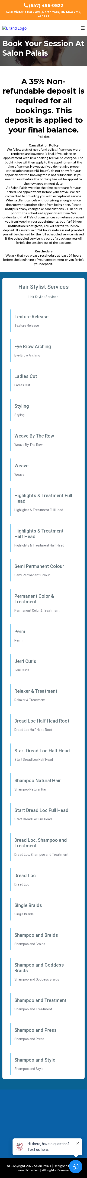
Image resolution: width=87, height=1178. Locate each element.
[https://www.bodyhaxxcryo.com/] (14, 28)
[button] (83, 28)
